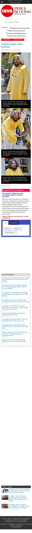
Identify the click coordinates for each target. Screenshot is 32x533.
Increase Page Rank (16, 527)
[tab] (5, 223)
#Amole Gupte (5, 186)
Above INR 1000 (10, 232)
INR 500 (7, 229)
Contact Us (16, 520)
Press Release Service (11, 521)
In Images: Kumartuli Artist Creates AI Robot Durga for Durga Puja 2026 (14, 320)
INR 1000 (17, 229)
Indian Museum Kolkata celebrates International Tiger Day (13, 314)
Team (9, 518)
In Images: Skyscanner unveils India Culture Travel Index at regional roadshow (16, 301)
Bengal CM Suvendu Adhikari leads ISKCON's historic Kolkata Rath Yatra (14, 341)
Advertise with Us (17, 518)
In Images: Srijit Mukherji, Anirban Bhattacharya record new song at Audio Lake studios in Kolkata (15, 307)
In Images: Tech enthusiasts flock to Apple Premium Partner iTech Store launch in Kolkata (15, 279)
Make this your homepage (15, 2)
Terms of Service (8, 520)
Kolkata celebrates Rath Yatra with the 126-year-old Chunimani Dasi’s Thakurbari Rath (14, 334)
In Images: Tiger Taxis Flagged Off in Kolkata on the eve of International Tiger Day (15, 326)
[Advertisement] (16, 257)
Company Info (19, 525)
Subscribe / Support (22, 521)
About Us (4, 518)
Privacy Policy (26, 518)
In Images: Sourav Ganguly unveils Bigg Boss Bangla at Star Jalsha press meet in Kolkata (15, 294)
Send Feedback (24, 520)
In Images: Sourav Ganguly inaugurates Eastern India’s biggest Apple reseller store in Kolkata (14, 286)
